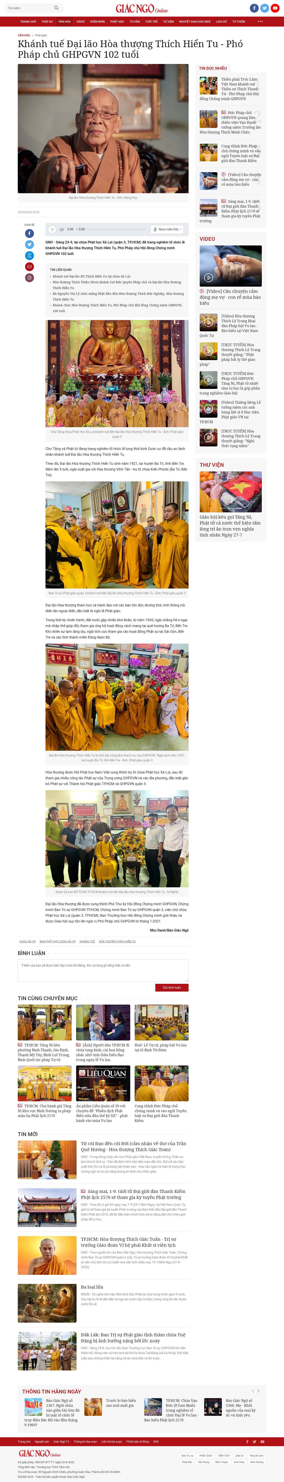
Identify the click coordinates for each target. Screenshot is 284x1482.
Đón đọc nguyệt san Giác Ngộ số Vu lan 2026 (182, 1405)
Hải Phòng (203, 1457)
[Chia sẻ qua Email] (29, 266)
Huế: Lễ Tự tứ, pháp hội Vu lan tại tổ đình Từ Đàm (161, 1047)
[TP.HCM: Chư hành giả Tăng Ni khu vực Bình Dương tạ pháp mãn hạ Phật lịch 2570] (45, 1083)
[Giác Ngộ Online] (92, 1448)
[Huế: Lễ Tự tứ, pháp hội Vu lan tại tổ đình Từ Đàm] (162, 1022)
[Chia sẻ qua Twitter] (29, 244)
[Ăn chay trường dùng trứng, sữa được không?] (93, 1407)
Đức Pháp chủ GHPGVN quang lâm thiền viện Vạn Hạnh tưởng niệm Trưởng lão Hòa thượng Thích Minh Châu (230, 122)
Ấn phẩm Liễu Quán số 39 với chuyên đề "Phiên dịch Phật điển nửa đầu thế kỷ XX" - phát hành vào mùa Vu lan (102, 1113)
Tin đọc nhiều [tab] (213, 68)
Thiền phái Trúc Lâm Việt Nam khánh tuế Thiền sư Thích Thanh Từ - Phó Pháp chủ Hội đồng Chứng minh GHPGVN (229, 89)
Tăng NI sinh (256, 1450)
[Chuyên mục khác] (260, 22)
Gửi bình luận (172, 988)
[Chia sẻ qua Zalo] (29, 255)
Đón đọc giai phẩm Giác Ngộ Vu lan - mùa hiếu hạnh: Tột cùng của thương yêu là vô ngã (231, 1410)
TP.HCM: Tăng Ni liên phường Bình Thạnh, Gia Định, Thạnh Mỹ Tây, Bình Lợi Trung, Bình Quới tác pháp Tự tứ (44, 1052)
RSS (156, 1436)
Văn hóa (64, 21)
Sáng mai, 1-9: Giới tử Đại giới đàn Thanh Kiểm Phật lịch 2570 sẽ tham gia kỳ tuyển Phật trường (133, 1194)
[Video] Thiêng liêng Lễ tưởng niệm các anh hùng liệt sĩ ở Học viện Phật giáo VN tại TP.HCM (230, 412)
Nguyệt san (42, 1436)
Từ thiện (238, 21)
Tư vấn (135, 21)
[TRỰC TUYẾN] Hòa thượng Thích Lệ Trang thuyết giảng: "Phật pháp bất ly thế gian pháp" (230, 354)
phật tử (240, 1450)
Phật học (117, 21)
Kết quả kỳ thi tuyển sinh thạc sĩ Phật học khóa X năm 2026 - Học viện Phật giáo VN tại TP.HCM (50, 1410)
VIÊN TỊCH (224, 1450)
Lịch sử (221, 21)
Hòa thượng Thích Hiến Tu (117, 941)
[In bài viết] (29, 277)
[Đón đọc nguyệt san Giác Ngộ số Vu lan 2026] (153, 1407)
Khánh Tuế (87, 941)
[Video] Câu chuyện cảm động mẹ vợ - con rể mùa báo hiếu (241, 179)
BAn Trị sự (187, 1450)
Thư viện (212, 465)
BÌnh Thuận (221, 1457)
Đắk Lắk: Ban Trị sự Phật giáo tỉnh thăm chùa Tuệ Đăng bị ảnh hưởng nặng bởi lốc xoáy (133, 1338)
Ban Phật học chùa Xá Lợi (57, 941)
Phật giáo (41, 35)
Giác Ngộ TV (61, 1436)
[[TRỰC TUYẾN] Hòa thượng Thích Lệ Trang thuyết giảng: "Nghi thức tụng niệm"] (208, 437)
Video (81, 21)
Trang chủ (28, 21)
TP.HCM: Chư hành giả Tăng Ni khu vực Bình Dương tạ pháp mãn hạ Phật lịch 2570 (44, 1111)
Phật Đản (187, 1457)
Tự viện (168, 21)
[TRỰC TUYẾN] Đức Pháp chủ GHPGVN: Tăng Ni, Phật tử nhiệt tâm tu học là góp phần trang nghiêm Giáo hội (230, 383)
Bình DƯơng (256, 1457)
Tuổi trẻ (151, 21)
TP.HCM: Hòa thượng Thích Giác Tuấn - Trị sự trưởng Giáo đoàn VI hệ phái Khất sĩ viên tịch (128, 1242)
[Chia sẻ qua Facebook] (29, 233)
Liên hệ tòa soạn (111, 1436)
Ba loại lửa (92, 1287)
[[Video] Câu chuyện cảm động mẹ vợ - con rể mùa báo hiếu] (231, 266)
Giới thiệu (239, 1457)
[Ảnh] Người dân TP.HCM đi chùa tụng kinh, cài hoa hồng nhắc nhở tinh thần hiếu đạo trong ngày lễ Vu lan (102, 1052)
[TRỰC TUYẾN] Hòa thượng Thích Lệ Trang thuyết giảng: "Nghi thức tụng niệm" (240, 438)
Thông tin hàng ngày (51, 1391)
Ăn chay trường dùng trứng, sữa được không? (119, 1405)
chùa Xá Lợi (28, 941)
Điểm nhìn (97, 21)
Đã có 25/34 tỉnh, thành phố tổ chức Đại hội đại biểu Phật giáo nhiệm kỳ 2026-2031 (230, 523)
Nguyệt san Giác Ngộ (195, 21)
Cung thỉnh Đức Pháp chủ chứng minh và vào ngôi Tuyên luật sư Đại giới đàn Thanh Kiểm (161, 1113)
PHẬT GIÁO (205, 1450)
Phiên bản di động (137, 1436)
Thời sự (47, 21)
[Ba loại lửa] (47, 1303)
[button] (254, 1408)
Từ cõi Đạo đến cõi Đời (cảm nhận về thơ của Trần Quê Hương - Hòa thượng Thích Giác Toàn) (133, 1146)
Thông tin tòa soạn (85, 1436)
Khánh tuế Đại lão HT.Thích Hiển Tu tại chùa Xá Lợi (91, 276)
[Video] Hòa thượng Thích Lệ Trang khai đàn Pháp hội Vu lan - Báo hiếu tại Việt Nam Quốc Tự (229, 326)
